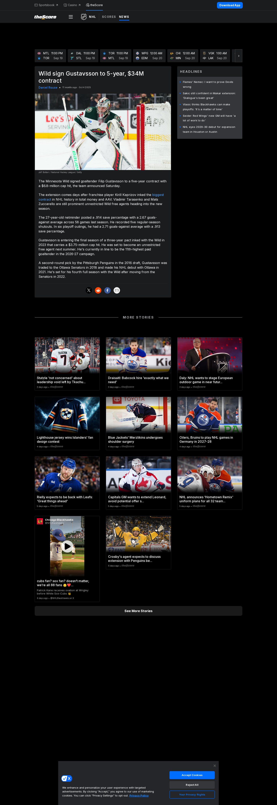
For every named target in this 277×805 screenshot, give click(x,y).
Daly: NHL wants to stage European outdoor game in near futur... (206, 380)
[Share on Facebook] (107, 290)
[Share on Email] (117, 290)
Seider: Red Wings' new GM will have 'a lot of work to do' (209, 118)
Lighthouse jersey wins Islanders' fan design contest (65, 439)
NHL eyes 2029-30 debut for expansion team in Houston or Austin (209, 129)
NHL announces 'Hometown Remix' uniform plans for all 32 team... (206, 499)
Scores (109, 16)
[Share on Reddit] (98, 290)
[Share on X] (89, 290)
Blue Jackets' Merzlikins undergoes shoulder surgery (135, 439)
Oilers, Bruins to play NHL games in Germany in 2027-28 (206, 439)
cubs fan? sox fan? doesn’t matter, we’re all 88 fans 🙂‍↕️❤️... (63, 583)
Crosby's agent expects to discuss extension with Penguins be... (134, 559)
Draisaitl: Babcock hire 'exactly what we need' (138, 380)
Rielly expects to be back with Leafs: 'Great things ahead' (65, 499)
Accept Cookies (192, 775)
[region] (138, 783)
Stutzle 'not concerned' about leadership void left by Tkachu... (61, 380)
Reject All (192, 784)
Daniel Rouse (48, 87)
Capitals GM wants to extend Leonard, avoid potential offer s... (137, 499)
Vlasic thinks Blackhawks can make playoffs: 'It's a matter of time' (206, 107)
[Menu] (70, 17)
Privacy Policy (139, 795)
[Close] (215, 765)
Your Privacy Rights (192, 794)
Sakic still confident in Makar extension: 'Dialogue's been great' (209, 96)
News (124, 16)
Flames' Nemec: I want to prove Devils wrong (208, 84)
